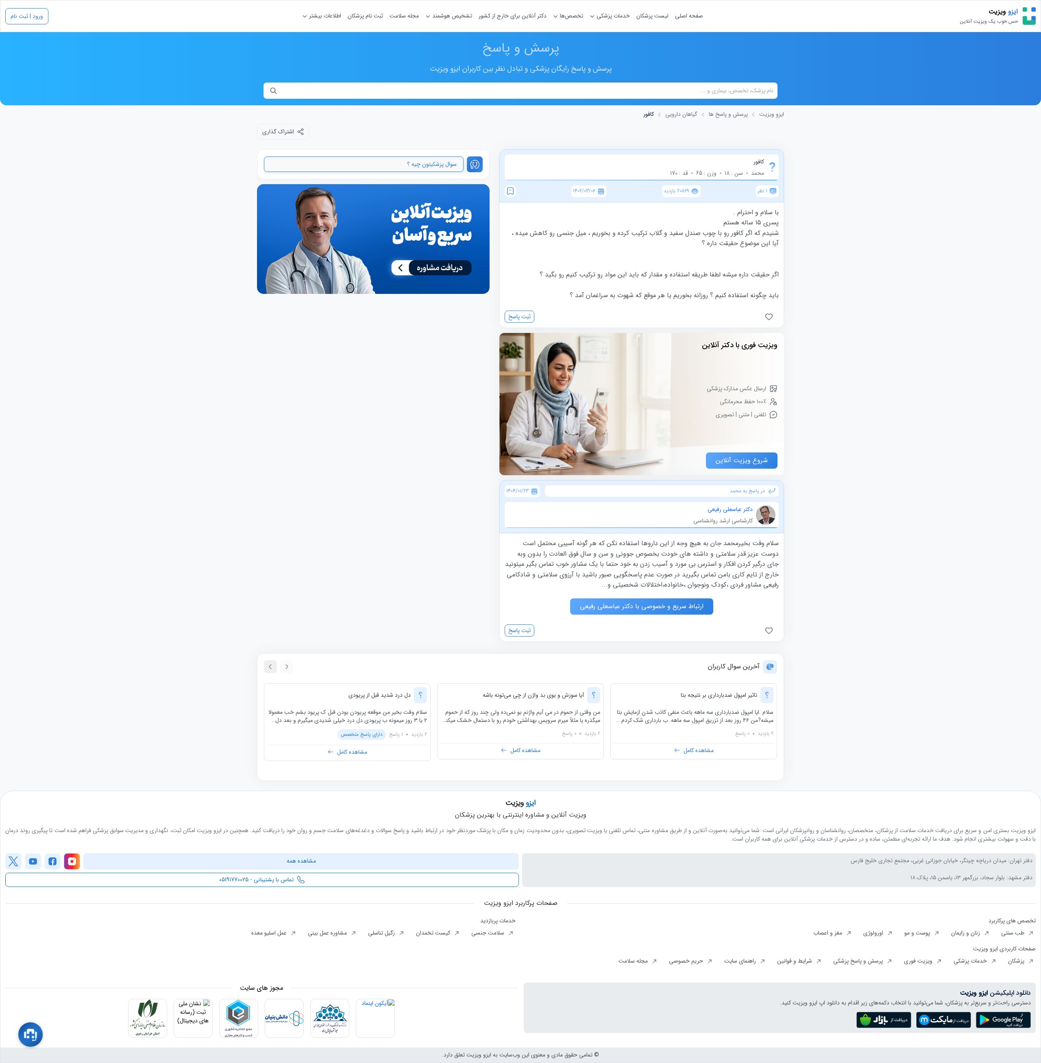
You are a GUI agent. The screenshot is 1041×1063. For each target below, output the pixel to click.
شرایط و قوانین (795, 960)
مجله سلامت (404, 15)
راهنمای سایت (741, 960)
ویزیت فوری (919, 960)
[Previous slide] (286, 666)
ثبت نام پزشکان (365, 15)
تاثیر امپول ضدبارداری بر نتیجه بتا (719, 695)
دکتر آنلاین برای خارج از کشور (513, 15)
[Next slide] (270, 666)
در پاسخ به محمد (747, 491)
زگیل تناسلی (382, 932)
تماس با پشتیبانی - (256, 879)
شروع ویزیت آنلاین (742, 460)
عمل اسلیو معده (269, 932)
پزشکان (1017, 960)
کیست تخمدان (434, 932)
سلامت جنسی (488, 932)
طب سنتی (1013, 932)
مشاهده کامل (699, 750)
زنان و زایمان (966, 932)
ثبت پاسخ (519, 316)
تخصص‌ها (570, 15)
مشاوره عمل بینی (328, 932)
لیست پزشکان (652, 15)
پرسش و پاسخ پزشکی (858, 960)
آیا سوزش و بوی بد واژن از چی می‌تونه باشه (533, 695)
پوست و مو (918, 932)
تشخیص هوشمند (451, 15)
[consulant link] (373, 239)
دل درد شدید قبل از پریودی (379, 695)
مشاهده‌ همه (301, 860)
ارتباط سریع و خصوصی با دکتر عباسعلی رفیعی (641, 606)
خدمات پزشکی (612, 15)
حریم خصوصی (687, 960)
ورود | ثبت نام (27, 16)
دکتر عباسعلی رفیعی (730, 509)
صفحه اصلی (689, 15)
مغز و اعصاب (828, 932)
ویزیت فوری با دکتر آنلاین (739, 345)
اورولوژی (874, 932)
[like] (770, 316)
